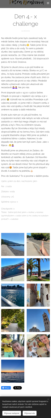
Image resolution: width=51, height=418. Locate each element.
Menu (48, 3)
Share (7, 388)
